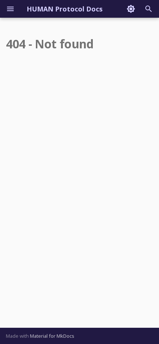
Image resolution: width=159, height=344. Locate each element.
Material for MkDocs (52, 336)
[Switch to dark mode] (131, 8)
